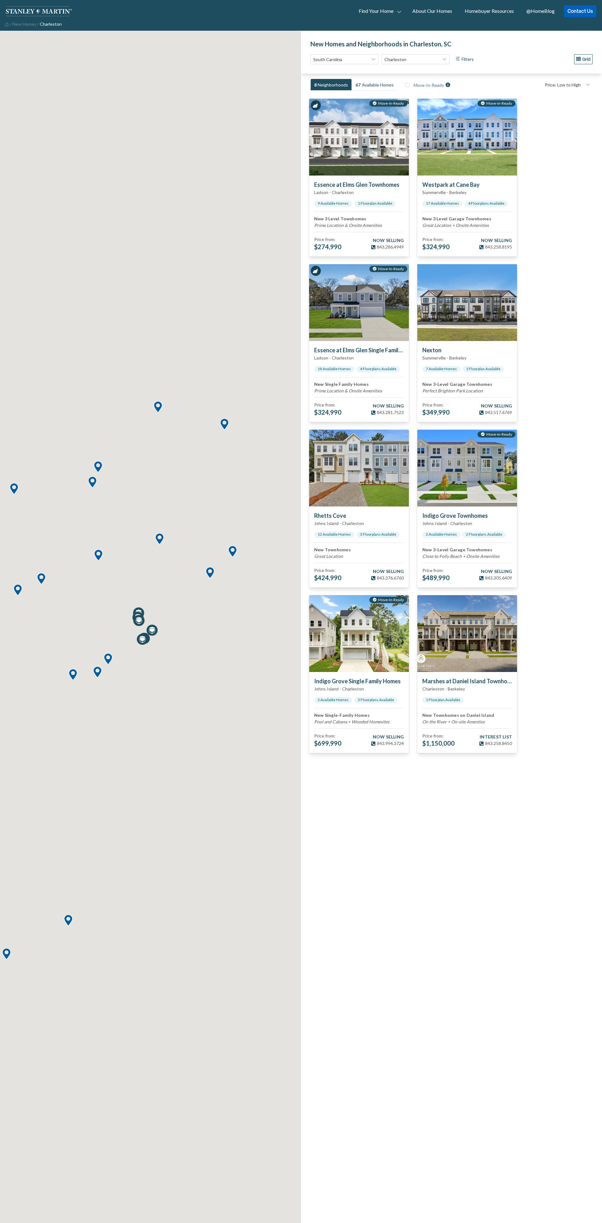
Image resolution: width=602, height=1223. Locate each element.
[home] (6, 24)
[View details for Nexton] (467, 302)
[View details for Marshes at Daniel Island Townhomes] (467, 633)
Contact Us (580, 11)
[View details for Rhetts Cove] (359, 468)
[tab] (331, 85)
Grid (586, 59)
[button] (68, 920)
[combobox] (344, 59)
